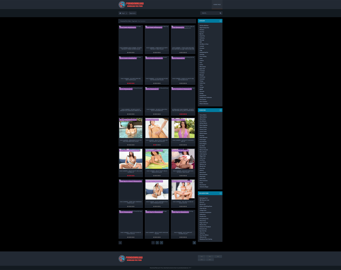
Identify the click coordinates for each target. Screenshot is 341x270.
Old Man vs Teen (204, 44)
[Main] (131, 4)
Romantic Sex (203, 229)
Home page (217, 4)
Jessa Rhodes (203, 141)
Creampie (202, 70)
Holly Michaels (203, 137)
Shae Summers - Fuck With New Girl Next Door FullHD (131, 79)
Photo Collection (204, 103)
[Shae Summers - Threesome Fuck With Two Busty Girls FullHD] (157, 36)
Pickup (201, 81)
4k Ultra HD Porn (204, 25)
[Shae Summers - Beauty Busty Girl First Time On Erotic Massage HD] (157, 128)
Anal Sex (202, 32)
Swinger (202, 87)
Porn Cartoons (203, 101)
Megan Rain (203, 156)
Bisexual (202, 202)
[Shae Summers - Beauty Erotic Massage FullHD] (157, 220)
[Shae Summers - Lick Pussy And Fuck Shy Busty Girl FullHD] (183, 159)
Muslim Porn (203, 224)
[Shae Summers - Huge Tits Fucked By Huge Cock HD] (131, 220)
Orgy (201, 50)
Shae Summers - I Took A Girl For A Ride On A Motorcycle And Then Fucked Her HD (183, 48)
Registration (133, 13)
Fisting (201, 93)
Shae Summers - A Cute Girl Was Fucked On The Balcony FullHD (157, 79)
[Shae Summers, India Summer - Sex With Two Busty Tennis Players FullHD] (131, 36)
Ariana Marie (203, 115)
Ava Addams (203, 121)
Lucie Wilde (203, 162)
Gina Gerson (203, 184)
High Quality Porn (204, 27)
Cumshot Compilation (205, 212)
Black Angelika (203, 125)
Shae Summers (204, 180)
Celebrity (202, 38)
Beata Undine (203, 127)
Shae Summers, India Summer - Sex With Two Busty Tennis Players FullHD (131, 48)
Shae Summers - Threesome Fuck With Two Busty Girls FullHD (157, 48)
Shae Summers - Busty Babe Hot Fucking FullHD (183, 233)
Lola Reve (202, 160)
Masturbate (203, 66)
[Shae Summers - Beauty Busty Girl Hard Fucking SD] (131, 159)
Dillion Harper (203, 133)
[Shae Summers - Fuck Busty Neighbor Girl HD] (183, 128)
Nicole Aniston (203, 174)
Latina (201, 64)
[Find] (220, 13)
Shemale (202, 91)
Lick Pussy (202, 77)
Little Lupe (202, 158)
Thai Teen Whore (204, 235)
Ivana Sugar (203, 139)
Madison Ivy (203, 164)
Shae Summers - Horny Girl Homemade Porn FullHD (131, 202)
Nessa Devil (203, 172)
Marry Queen (203, 152)
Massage (202, 40)
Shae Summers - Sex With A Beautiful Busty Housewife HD (157, 110)
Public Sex (202, 83)
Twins (201, 85)
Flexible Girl (203, 216)
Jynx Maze (202, 145)
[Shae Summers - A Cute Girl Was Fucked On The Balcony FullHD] (157, 66)
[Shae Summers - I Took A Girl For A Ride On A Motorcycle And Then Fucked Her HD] (183, 36)
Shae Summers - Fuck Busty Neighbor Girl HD (183, 141)
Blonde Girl (203, 204)
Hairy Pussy (203, 220)
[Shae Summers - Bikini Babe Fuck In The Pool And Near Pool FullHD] (131, 128)
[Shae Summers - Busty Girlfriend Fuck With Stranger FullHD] (157, 189)
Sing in (123, 13)
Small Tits (202, 36)
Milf (201, 42)
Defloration (203, 214)
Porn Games (203, 99)
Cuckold (202, 46)
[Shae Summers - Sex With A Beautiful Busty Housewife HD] (157, 97)
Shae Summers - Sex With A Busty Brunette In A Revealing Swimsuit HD (130, 110)
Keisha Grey (203, 147)
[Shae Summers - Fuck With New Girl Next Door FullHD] (131, 66)
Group (121, 27)
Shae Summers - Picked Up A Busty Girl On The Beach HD (183, 79)
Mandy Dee (203, 166)
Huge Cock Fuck (204, 222)
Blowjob (202, 75)
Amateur (130, 181)
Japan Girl (202, 68)
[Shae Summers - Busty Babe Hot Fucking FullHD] (183, 220)
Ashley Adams (203, 123)
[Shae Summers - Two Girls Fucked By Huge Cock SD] (183, 189)
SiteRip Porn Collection (206, 97)
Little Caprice (203, 154)
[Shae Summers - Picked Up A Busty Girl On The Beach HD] (183, 66)
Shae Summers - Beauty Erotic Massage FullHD (157, 233)
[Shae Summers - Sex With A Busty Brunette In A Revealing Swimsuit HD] (131, 97)
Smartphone (180, 89)
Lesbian (202, 60)
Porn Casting (203, 56)
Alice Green (203, 119)
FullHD (125, 27)
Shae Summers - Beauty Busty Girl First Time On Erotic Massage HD (157, 141)
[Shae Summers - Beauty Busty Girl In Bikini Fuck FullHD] (157, 159)
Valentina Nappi (204, 187)
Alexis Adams (203, 117)
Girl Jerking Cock (204, 218)
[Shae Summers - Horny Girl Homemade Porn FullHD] (131, 189)
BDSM (201, 89)
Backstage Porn (204, 198)
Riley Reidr (202, 176)
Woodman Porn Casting (206, 239)
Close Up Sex (203, 208)
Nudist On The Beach (205, 227)
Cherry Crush (203, 129)
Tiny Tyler (202, 168)
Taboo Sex (202, 233)
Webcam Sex (203, 237)
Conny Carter (203, 131)
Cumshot (202, 73)
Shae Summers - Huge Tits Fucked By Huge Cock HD (131, 233)
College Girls (203, 210)
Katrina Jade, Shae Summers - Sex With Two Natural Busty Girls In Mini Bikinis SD (183, 110)
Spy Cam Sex (203, 231)
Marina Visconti (204, 150)
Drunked (202, 48)
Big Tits (121, 58)
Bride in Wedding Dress (206, 206)
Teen (201, 62)
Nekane (202, 170)
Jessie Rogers (203, 143)
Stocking (202, 54)
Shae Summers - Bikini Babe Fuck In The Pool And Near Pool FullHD (131, 141)
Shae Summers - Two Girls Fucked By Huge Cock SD (183, 202)
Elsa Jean (202, 135)
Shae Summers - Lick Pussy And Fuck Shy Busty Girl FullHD (183, 171)
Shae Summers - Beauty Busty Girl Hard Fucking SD (130, 171)
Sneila (201, 182)
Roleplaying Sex (132, 27)
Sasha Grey (202, 178)
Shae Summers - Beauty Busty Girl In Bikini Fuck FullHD (157, 171)
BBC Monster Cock (204, 200)
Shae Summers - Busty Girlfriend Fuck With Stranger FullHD (157, 202)
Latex (201, 58)
